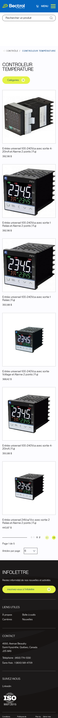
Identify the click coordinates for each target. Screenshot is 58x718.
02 (38, 537)
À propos (7, 615)
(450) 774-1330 (23, 658)
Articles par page (11, 551)
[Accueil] (13, 6)
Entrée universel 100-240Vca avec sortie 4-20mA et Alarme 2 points (27, 150)
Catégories (13, 80)
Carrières (7, 619)
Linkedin (6, 686)
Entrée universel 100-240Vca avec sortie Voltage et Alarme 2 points (25, 373)
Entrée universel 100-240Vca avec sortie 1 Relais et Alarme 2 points (26, 224)
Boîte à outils (29, 615)
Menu (44, 6)
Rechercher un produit (18, 18)
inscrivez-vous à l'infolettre (20, 589)
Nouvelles (27, 619)
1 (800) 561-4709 (23, 663)
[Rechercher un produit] (51, 18)
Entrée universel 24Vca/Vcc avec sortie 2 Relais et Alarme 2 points (26, 521)
